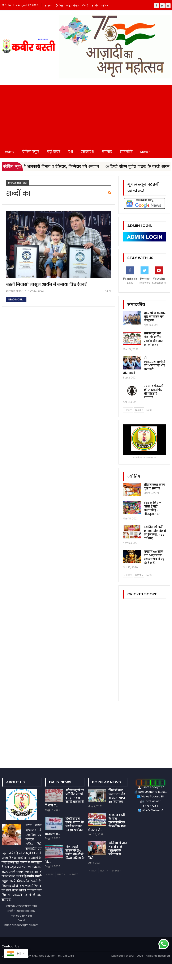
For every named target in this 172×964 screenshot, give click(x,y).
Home (9, 151)
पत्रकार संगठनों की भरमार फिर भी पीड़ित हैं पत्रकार (153, 391)
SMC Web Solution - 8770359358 (53, 955)
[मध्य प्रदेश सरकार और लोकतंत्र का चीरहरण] (132, 318)
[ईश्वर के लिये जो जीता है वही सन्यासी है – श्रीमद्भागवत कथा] (132, 507)
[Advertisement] (86, 114)
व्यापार (107, 151)
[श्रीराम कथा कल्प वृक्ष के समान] (132, 489)
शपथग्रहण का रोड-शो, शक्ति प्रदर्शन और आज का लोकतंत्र (153, 339)
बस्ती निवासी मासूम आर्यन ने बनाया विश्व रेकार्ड (46, 284)
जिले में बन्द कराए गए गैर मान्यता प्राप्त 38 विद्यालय (116, 796)
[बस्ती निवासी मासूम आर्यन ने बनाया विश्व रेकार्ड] (58, 244)
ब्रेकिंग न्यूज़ (30, 151)
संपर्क (95, 5)
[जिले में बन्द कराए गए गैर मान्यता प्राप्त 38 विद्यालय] (97, 795)
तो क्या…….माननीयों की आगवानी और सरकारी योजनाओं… (144, 365)
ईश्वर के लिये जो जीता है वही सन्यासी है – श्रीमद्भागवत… (153, 508)
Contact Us (10, 946)
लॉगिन (104, 5)
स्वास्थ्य (48, 5)
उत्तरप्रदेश (87, 151)
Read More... (16, 299)
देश (70, 151)
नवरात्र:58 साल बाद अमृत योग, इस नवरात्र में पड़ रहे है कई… (154, 557)
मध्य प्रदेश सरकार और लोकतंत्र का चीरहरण (154, 316)
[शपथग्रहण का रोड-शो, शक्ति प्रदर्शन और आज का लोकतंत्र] (132, 338)
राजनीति (126, 151)
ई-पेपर (59, 5)
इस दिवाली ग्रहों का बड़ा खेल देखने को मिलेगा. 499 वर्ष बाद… (155, 532)
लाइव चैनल (72, 5)
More (144, 151)
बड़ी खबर (53, 151)
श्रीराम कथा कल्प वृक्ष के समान (154, 486)
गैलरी (85, 5)
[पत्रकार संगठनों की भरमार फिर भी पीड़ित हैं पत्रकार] (132, 391)
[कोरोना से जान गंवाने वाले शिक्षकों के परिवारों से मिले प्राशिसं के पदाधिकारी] (97, 848)
